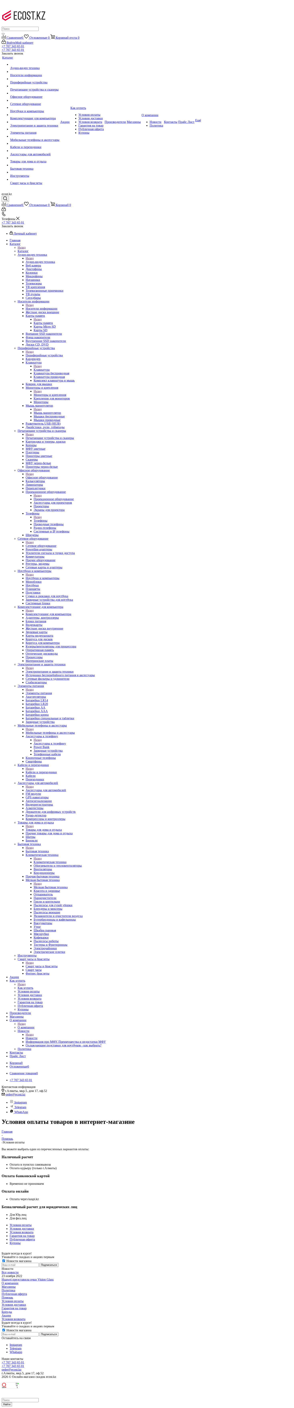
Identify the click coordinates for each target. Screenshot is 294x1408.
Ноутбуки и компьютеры (42, 578)
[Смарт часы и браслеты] (34, 179)
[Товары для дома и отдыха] (34, 158)
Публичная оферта (14, 1294)
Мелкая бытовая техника (51, 887)
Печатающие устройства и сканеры (50, 438)
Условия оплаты (13, 1301)
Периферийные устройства (44, 355)
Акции (6, 1315)
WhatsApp (21, 1112)
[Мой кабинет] (4, 210)
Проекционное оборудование (54, 499)
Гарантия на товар (14, 1308)
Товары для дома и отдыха (44, 829)
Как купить (25, 988)
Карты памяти (43, 323)
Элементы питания (39, 693)
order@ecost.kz (15, 1094)
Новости (31, 1038)
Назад (22, 247)
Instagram (20, 1102)
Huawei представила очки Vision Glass (28, 1279)
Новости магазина (18, 1261)
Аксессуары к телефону (50, 743)
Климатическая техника (50, 862)
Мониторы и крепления (50, 395)
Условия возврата (13, 1319)
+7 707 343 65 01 (13, 46)
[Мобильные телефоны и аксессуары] (34, 136)
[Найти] (3, 33)
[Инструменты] (34, 172)
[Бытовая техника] (34, 165)
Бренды (7, 1312)
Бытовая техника (37, 851)
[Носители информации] (34, 71)
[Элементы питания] (34, 129)
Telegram (20, 1107)
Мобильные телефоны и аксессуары (50, 732)
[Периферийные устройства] (34, 79)
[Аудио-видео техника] (34, 64)
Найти (6, 1404)
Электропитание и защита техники (50, 671)
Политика (8, 1290)
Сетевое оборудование (41, 545)
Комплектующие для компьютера (48, 614)
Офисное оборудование (42, 477)
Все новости (10, 1272)
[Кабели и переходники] (34, 143)
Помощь (7, 1297)
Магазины (9, 1286)
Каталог (23, 251)
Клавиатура (42, 369)
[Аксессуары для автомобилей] (34, 151)
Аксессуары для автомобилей (46, 790)
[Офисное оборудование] (34, 93)
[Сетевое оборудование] (34, 100)
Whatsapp (16, 1352)
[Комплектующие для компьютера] (34, 115)
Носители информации (41, 308)
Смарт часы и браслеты (42, 966)
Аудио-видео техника (40, 262)
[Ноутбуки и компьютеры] (34, 107)
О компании (26, 1027)
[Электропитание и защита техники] (34, 122)
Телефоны (40, 520)
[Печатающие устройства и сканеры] (34, 86)
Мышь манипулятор (47, 412)
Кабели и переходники (41, 772)
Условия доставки (14, 1304)
